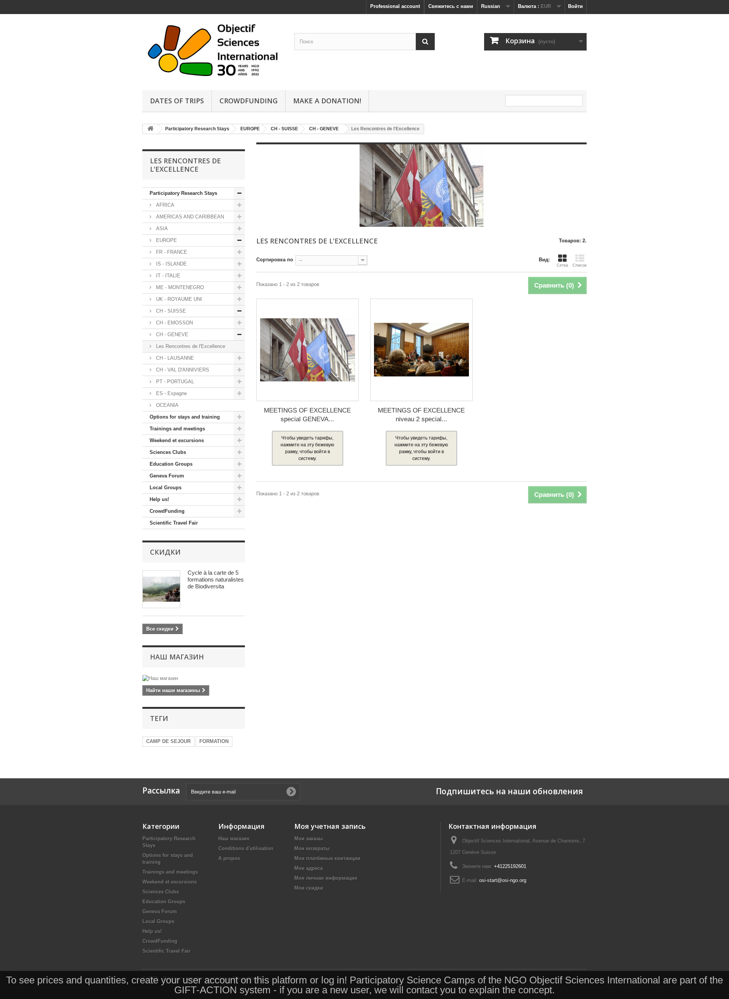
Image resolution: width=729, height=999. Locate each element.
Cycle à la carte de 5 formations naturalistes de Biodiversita (216, 579)
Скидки (165, 551)
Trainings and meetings (177, 429)
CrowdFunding (167, 511)
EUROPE (166, 240)
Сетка (562, 265)
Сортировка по (274, 259)
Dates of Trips (177, 100)
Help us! (159, 499)
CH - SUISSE (170, 311)
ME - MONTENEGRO (179, 287)
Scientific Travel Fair (174, 523)
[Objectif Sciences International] (212, 50)
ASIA (161, 228)
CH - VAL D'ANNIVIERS (182, 370)
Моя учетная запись (330, 826)
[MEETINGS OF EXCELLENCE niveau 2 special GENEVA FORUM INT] (421, 349)
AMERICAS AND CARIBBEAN (189, 217)
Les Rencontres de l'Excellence (190, 346)
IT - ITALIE (167, 275)
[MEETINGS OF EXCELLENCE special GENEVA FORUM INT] (307, 349)
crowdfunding (248, 100)
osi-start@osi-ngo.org (502, 880)
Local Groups (165, 487)
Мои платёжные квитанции (327, 858)
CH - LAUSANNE (174, 358)
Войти (575, 6)
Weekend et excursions (177, 440)
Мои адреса (308, 868)
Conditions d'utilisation (245, 848)
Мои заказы (308, 838)
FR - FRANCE (171, 252)
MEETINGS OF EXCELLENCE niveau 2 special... (421, 415)
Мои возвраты (312, 848)
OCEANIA (166, 405)
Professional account (395, 6)
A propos (229, 858)
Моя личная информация (325, 878)
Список (580, 265)
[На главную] (150, 129)
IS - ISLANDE (171, 264)
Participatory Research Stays (183, 193)
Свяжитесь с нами (450, 6)
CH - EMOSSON (174, 323)
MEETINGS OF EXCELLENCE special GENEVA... (307, 415)
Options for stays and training (185, 417)
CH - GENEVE (171, 334)
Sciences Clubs (168, 452)
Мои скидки (308, 888)
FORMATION (214, 741)
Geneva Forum (167, 476)
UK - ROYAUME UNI (178, 299)
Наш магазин (177, 656)
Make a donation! (327, 100)
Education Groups (171, 464)
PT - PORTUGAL (174, 381)
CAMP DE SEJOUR (168, 741)
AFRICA (164, 205)
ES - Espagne (171, 393)
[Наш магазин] (193, 678)
